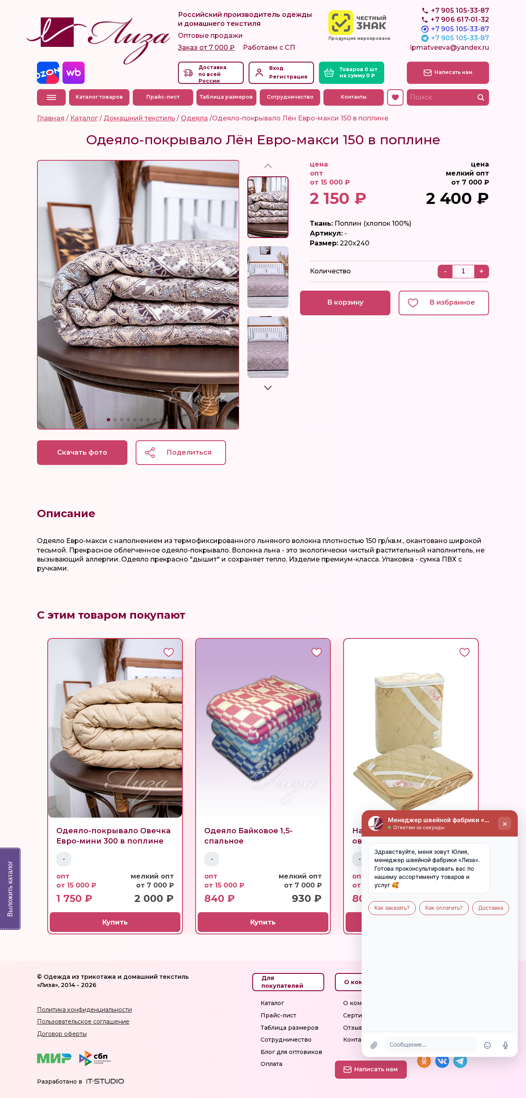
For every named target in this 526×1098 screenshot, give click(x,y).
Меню (51, 97)
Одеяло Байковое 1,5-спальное (248, 836)
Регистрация (288, 77)
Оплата (271, 1064)
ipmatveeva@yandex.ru (449, 47)
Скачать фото (82, 452)
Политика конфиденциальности (84, 1009)
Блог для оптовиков (291, 1052)
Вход (276, 68)
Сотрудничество (290, 97)
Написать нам (453, 72)
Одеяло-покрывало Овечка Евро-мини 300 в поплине (113, 836)
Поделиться (189, 452)
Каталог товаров (99, 97)
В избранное (452, 302)
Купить (115, 922)
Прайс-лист (163, 97)
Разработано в (59, 1081)
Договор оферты (62, 1034)
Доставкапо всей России (212, 74)
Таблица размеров (226, 97)
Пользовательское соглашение (83, 1021)
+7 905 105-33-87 (460, 29)
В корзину (345, 302)
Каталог (272, 1003)
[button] (108, 419)
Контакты (354, 97)
